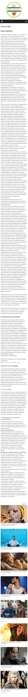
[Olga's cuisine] (14, 10)
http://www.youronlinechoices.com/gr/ (12, 362)
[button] (26, 21)
